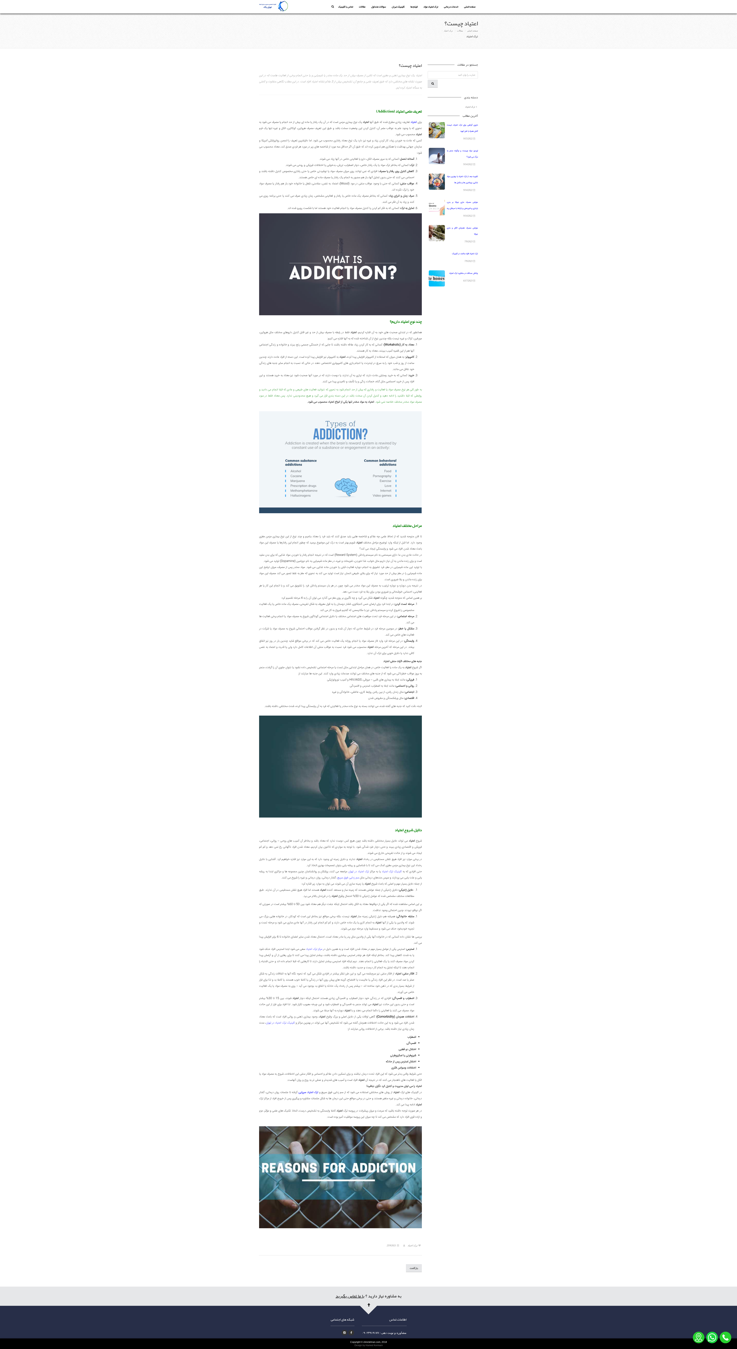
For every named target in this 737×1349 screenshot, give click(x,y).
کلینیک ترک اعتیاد (392, 871)
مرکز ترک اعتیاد (314, 949)
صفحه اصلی (469, 6)
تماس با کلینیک (345, 6)
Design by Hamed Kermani (368, 1345)
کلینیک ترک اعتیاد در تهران (280, 1023)
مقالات (362, 6)
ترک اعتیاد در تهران (358, 871)
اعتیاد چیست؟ (410, 65)
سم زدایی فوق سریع (348, 878)
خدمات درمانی (451, 6)
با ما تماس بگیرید (350, 1296)
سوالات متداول (378, 6)
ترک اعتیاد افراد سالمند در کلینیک (465, 253)
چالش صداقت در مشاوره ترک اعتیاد (463, 273)
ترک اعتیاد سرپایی (308, 1092)
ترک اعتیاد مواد (430, 6)
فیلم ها (414, 6)
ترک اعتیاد (448, 31)
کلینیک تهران (398, 6)
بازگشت (414, 1268)
